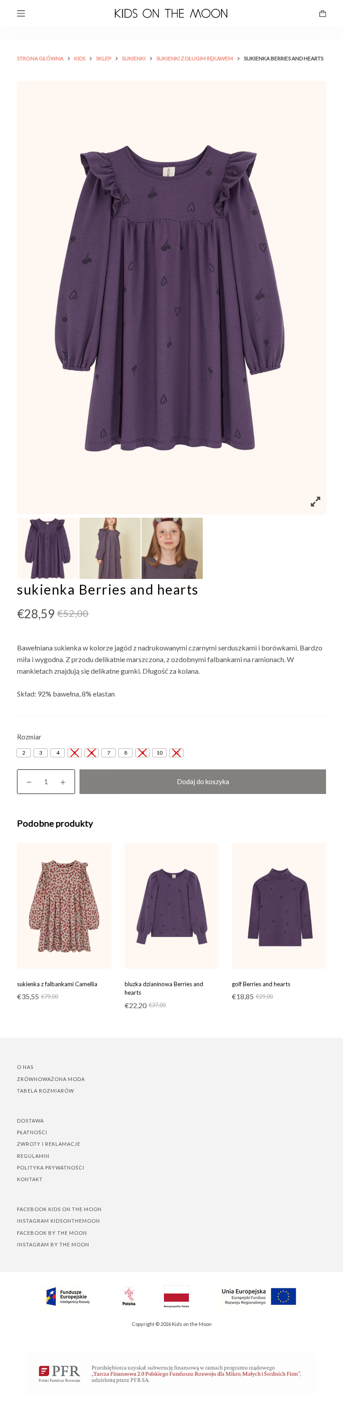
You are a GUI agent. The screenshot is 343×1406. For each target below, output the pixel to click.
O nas (25, 1067)
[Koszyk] (322, 13)
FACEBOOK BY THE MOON (52, 1233)
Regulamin (33, 1156)
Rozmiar (29, 737)
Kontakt (30, 1179)
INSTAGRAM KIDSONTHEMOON (58, 1221)
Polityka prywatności (50, 1167)
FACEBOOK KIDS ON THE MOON (59, 1209)
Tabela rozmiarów (45, 1091)
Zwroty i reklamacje (48, 1144)
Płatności (32, 1132)
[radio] (23, 753)
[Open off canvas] (21, 13)
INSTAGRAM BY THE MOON (53, 1244)
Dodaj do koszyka (203, 781)
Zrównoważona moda (51, 1079)
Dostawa (30, 1120)
